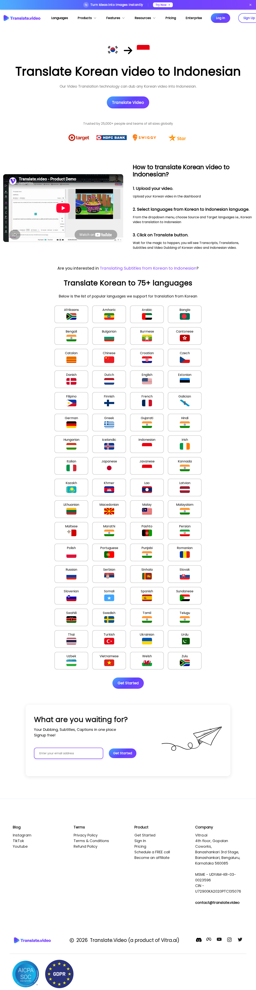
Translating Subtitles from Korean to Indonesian (148, 268)
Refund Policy (85, 846)
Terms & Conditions (91, 840)
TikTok (18, 840)
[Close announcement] (250, 4)
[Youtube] (219, 940)
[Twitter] (240, 940)
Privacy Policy (86, 835)
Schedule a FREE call (152, 851)
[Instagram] (230, 940)
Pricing (140, 846)
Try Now (160, 5)
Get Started (144, 835)
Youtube (20, 846)
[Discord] (199, 940)
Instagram (22, 835)
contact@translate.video (217, 902)
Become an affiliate (151, 857)
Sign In (140, 840)
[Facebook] (209, 940)
